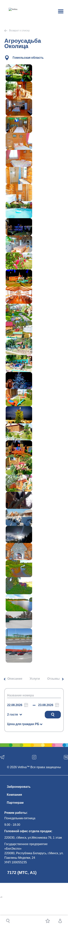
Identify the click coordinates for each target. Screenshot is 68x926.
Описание (14, 678)
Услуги (35, 678)
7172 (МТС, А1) (21, 872)
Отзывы (53, 678)
